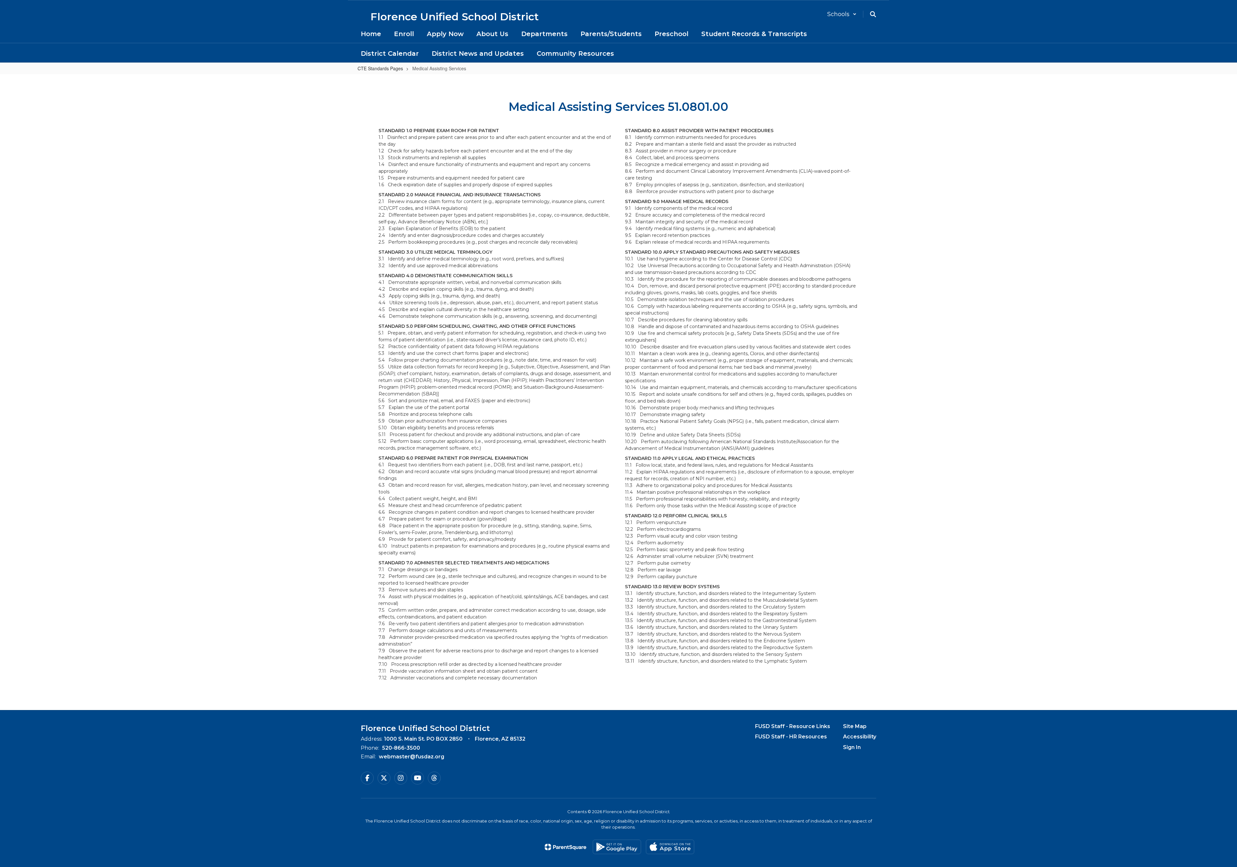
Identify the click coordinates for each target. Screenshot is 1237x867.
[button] (842, 14)
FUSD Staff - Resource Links (792, 726)
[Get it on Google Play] (617, 847)
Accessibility (859, 737)
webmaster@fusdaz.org (411, 757)
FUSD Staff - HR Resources (791, 737)
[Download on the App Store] (670, 847)
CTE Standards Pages (380, 68)
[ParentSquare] (565, 847)
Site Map (855, 726)
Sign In (852, 747)
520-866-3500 (401, 748)
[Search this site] (873, 14)
